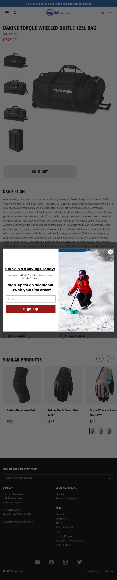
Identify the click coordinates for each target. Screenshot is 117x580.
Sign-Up (30, 309)
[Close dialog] (110, 252)
